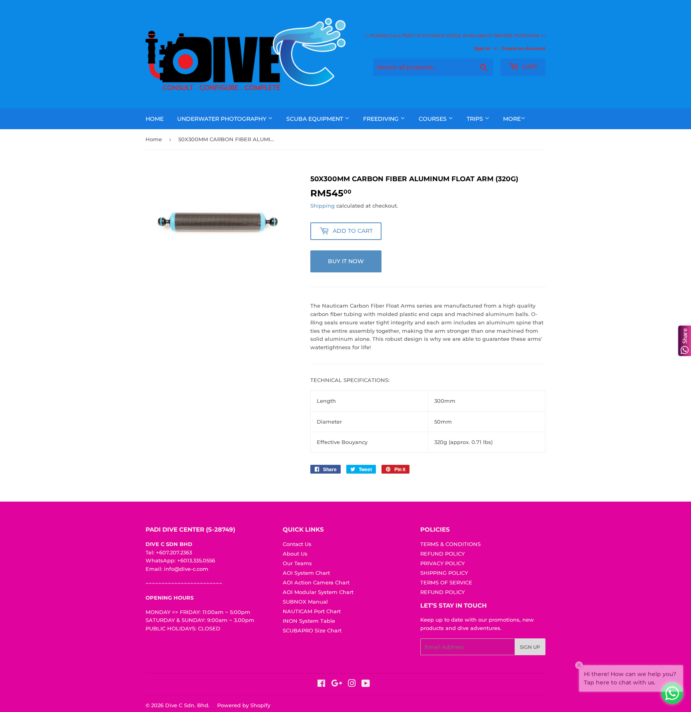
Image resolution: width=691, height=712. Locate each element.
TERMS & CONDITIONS (450, 544)
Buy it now (346, 261)
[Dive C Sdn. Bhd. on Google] (336, 684)
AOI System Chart (306, 573)
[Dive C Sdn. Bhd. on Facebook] (321, 684)
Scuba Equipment (315, 118)
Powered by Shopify (243, 705)
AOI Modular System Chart (318, 592)
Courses (433, 118)
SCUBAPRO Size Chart (312, 630)
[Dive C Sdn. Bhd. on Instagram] (352, 684)
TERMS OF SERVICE (446, 582)
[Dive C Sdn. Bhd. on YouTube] (365, 684)
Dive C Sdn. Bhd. (187, 705)
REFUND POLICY (442, 553)
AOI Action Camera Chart (316, 582)
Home (155, 118)
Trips (476, 118)
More (512, 118)
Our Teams (297, 563)
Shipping (322, 205)
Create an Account (523, 48)
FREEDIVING (381, 118)
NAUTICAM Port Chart (312, 611)
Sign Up (530, 647)
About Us (295, 553)
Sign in (482, 48)
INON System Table (309, 621)
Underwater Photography (222, 118)
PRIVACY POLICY (442, 563)
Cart (529, 66)
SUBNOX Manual (305, 601)
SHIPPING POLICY (444, 573)
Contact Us (297, 544)
